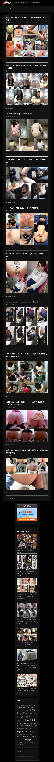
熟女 (30, 742)
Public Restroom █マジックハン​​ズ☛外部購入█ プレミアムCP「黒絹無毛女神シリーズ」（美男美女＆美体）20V (26, 571)
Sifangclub (27, 725)
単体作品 (29, 739)
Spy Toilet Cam (13, 8)
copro (30, 710)
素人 (35, 742)
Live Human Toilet (33, 8)
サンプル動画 (24, 736)
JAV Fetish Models (43, 8)
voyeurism (26, 734)
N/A (18, 723)
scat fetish (33, 723)
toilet (35, 725)
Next (46, 498)
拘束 (21, 742)
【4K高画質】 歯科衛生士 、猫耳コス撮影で (22, 208)
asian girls (29, 705)
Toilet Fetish (20, 728)
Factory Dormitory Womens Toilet (19, 114)
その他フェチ (32, 734)
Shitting (22, 725)
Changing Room (22, 707)
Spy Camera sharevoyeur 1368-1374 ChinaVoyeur (24, 302)
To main (5, 8)
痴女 (32, 742)
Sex (17, 725)
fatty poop (27, 713)
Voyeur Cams (20, 734)
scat (23, 723)
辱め (23, 744)
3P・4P (18, 705)
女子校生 (34, 739)
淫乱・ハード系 (25, 742)
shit (20, 725)
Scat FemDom (28, 723)
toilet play (26, 728)
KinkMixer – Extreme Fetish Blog (25, 756)
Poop (20, 723)
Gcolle (31, 713)
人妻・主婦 (22, 740)
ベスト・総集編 (32, 736)
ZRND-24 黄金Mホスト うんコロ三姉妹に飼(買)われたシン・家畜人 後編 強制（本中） (26, 690)
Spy (33, 725)
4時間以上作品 (22, 705)
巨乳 (18, 742)
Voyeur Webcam (22, 8)
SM (31, 725)
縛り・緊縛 (19, 744)
